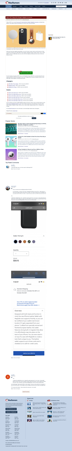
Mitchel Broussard (26, 19)
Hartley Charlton (8, 428)
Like (16, 357)
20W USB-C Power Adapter (13, 83)
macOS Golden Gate (45, 8)
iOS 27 (33, 8)
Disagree (18, 357)
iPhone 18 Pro (20, 8)
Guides (21, 6)
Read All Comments (26, 391)
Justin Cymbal (13, 186)
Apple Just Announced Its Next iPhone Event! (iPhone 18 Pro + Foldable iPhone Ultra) (39, 403)
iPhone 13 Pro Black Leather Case (15, 95)
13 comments (9, 113)
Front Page (9, 6)
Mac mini (8, 8)
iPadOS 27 (38, 8)
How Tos (26, 6)
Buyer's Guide (37, 6)
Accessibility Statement (9, 444)
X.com (8, 422)
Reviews (31, 6)
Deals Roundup (12, 108)
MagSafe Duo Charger (13, 87)
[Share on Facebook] (44, 113)
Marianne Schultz (17, 428)
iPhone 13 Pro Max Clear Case (14, 97)
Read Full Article (20, 133)
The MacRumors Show (54, 400)
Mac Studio (14, 8)
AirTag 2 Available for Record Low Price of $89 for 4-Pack (30, 149)
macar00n (13, 165)
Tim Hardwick (17, 424)
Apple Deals (15, 110)
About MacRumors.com (11, 408)
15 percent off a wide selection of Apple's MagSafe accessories (27, 22)
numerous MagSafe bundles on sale (14, 103)
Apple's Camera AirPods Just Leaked (39, 412)
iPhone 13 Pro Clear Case (13, 92)
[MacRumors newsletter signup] (66, 2)
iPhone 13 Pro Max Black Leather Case (16, 100)
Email (6, 422)
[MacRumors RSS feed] (64, 2)
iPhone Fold (27, 8)
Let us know (46, 2)
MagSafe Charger (12, 85)
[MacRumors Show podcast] (51, 2)
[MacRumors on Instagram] (53, 2)
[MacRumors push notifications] (62, 2)
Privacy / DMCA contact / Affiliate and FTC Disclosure (13, 442)
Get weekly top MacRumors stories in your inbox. (26, 116)
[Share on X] (42, 113)
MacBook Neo (54, 8)
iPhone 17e (60, 8)
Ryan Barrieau (17, 432)
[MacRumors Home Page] (13, 3)
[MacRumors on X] (57, 2)
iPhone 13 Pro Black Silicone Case (15, 94)
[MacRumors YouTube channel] (60, 2)
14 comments (26, 158)
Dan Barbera (7, 432)
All (66, 8)
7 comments (26, 133)
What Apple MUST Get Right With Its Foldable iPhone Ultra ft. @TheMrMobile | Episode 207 (59, 403)
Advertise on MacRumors (11, 412)
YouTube (31, 400)
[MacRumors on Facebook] (55, 2)
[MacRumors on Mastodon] (58, 2)
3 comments (26, 146)
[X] (8, 378)
